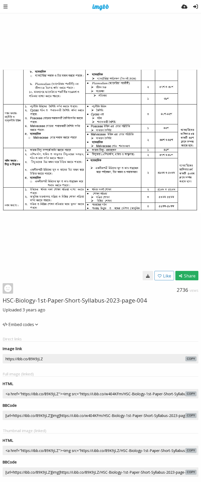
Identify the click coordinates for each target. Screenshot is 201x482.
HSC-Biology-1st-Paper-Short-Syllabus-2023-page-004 (75, 300)
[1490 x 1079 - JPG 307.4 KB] (148, 275)
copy (191, 358)
